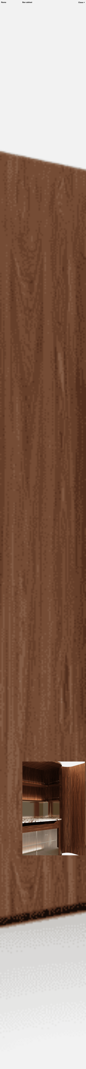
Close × (81, 2)
